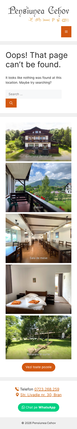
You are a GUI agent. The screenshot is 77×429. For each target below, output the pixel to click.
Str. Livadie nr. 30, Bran (41, 395)
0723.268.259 (46, 389)
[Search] (11, 103)
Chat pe (40, 407)
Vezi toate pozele (39, 367)
